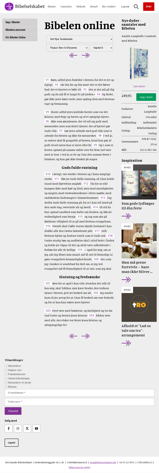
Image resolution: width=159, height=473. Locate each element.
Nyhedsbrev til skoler (19, 382)
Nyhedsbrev (14, 365)
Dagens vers (15, 370)
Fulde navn (14, 401)
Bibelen (52, 6)
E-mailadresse (15, 392)
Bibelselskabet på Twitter (27, 428)
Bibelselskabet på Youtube (36, 428)
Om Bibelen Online (15, 37)
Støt (149, 6)
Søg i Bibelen (12, 22)
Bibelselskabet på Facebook (8, 428)
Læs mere (139, 86)
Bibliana (12, 386)
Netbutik (80, 6)
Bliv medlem (109, 6)
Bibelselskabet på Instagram (18, 428)
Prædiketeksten (16, 374)
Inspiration (66, 6)
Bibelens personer (15, 29)
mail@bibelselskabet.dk (103, 462)
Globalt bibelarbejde (19, 378)
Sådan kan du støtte (79, 467)
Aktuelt (94, 6)
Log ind (11, 442)
